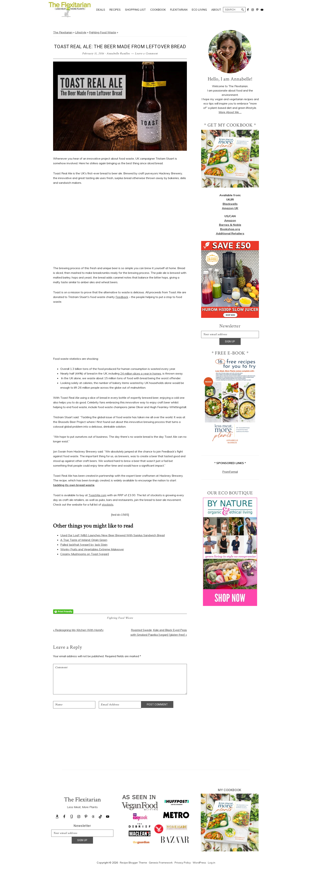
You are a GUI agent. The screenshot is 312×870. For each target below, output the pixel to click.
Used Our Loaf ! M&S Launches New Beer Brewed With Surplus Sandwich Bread (112, 535)
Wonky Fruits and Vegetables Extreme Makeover (92, 549)
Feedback (122, 297)
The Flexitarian (62, 32)
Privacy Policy (183, 862)
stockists (107, 504)
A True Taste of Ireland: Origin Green (83, 540)
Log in (211, 862)
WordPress (199, 862)
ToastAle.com (97, 495)
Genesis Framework (161, 862)
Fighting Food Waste (102, 32)
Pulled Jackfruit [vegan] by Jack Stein (83, 544)
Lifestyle (80, 32)
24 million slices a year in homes (140, 373)
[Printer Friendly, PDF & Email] (63, 611)
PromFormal (230, 471)
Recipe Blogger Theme (133, 862)
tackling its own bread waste (73, 485)
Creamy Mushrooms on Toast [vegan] (84, 554)
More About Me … (230, 112)
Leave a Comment (146, 53)
